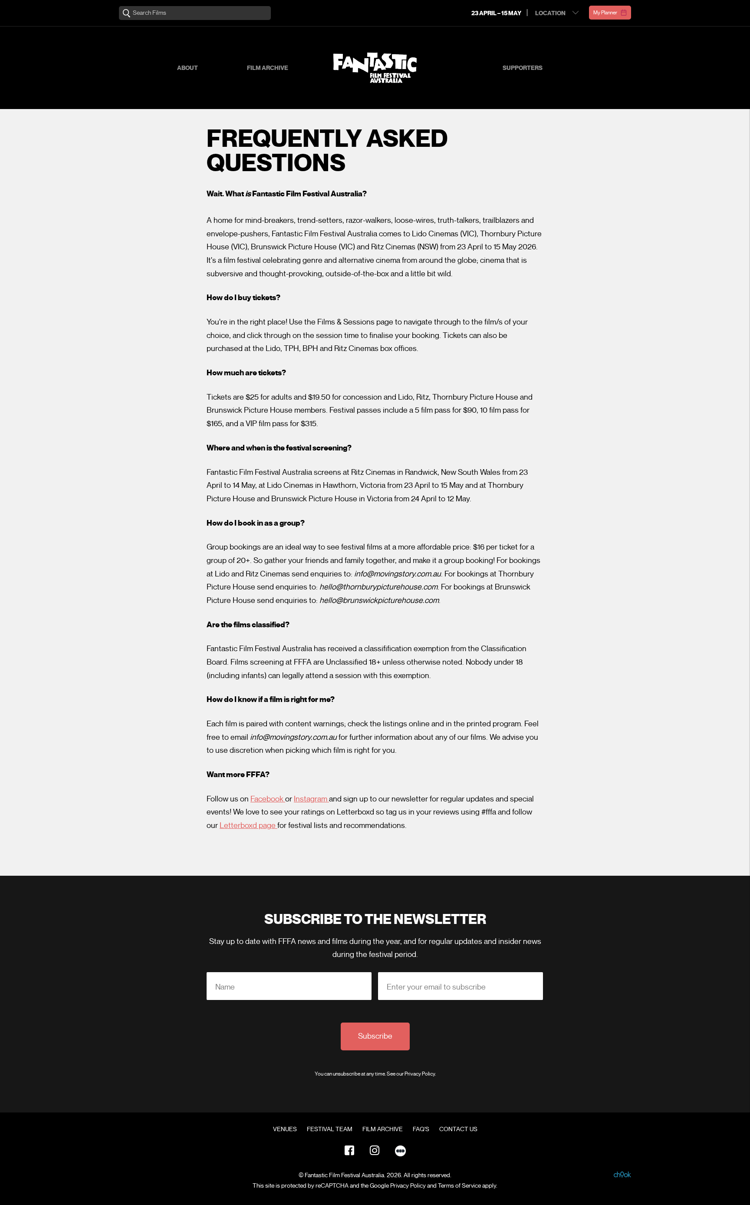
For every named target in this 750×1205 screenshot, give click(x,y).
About (187, 68)
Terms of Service (459, 1185)
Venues (285, 1129)
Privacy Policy (420, 1073)
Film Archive (267, 68)
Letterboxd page (248, 825)
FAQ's (421, 1129)
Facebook (267, 799)
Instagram (311, 799)
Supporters (523, 68)
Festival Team (329, 1129)
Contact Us (458, 1129)
